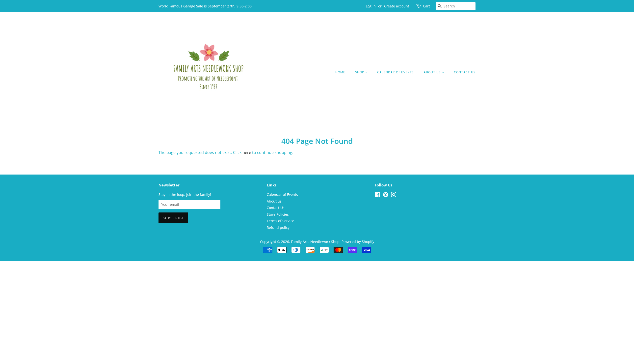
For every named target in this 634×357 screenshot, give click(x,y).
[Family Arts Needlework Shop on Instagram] (393, 195)
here (246, 152)
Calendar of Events (395, 72)
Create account (396, 6)
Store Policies (278, 214)
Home (340, 72)
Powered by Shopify (358, 241)
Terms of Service (280, 220)
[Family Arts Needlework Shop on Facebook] (377, 195)
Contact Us (465, 72)
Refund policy (278, 227)
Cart (426, 6)
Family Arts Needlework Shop (315, 241)
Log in (371, 6)
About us (433, 72)
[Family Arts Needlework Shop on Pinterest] (385, 195)
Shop (360, 72)
